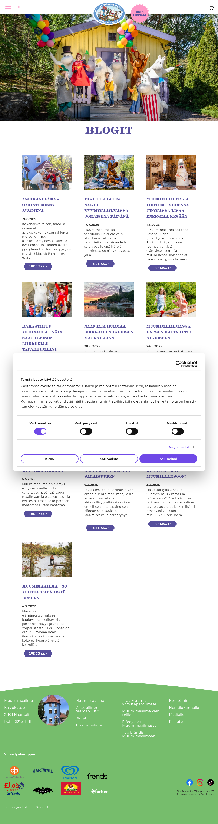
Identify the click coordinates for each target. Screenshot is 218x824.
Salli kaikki (168, 459)
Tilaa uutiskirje (89, 725)
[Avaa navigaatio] (8, 7)
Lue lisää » (38, 266)
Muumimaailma (90, 700)
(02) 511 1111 (23, 721)
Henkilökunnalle (184, 707)
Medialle (176, 714)
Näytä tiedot (179, 447)
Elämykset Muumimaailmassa (139, 723)
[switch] (86, 431)
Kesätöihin (178, 700)
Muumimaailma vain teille (140, 713)
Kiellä (49, 459)
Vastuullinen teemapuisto (87, 709)
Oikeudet (42, 807)
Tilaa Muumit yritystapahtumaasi (140, 702)
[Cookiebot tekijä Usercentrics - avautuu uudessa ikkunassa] (178, 364)
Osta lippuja (139, 13)
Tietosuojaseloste (16, 807)
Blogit (81, 718)
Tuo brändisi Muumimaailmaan (138, 734)
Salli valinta (109, 459)
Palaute (176, 721)
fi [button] (18, 7)
